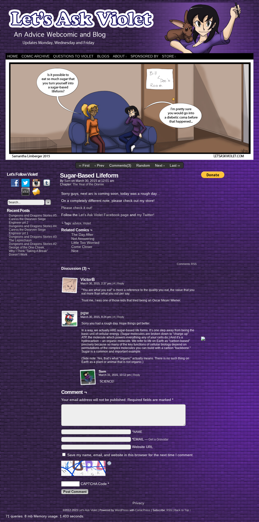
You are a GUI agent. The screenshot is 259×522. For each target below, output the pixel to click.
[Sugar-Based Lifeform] (129, 159)
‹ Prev (99, 165)
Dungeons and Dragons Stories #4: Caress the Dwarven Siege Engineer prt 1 (33, 229)
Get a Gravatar (158, 439)
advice (76, 223)
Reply (120, 283)
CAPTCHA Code (94, 484)
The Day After (82, 235)
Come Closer (81, 247)
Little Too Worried (85, 243)
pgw (84, 313)
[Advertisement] (221, 257)
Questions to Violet (73, 56)
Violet (87, 223)
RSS (169, 510)
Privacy (138, 503)
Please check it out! (76, 208)
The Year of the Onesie (88, 184)
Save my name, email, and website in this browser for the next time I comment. (130, 455)
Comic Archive (35, 56)
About (120, 56)
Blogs (103, 56)
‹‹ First (84, 165)
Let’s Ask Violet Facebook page (104, 215)
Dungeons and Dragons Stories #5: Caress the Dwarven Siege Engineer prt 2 (33, 219)
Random (143, 165)
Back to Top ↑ (182, 510)
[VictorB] (70, 285)
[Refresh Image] (109, 464)
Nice (74, 251)
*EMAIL (150, 439)
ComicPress (142, 510)
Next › (160, 165)
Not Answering (82, 239)
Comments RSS (187, 263)
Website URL (142, 447)
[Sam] (88, 377)
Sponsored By (144, 56)
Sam (67, 181)
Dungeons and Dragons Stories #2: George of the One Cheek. (33, 245)
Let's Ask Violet (88, 510)
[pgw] (70, 326)
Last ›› (175, 165)
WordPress (122, 510)
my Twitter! (145, 215)
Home (12, 56)
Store (169, 56)
